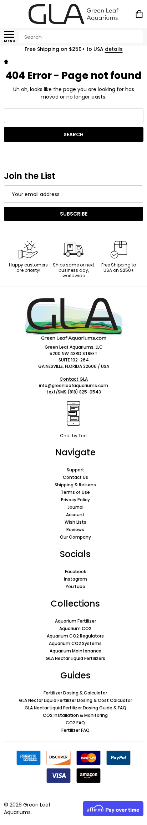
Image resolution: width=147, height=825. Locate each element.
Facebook (75, 571)
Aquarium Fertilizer (75, 621)
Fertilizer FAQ (75, 730)
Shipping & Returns (75, 485)
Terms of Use (75, 492)
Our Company (75, 537)
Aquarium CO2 (75, 628)
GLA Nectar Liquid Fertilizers (75, 658)
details (114, 49)
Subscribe (73, 213)
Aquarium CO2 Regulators (75, 636)
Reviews (75, 530)
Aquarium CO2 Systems (75, 643)
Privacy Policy (75, 500)
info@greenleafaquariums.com (73, 385)
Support (75, 470)
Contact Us (75, 477)
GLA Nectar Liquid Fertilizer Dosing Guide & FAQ (75, 708)
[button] (73, 319)
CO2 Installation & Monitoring (75, 715)
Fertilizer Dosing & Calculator (75, 693)
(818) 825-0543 (84, 392)
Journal (75, 507)
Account (75, 515)
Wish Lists (75, 522)
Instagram (75, 579)
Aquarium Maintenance (75, 651)
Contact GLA (74, 379)
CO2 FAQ (75, 723)
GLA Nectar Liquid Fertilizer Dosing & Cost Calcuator (75, 700)
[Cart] (140, 13)
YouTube (75, 586)
